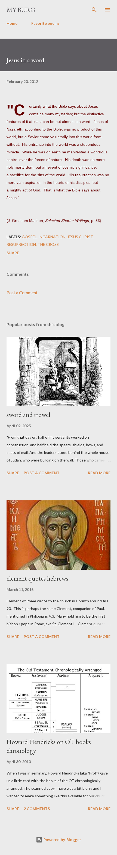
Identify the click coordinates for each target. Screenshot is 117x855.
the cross (48, 244)
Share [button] (13, 252)
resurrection (21, 244)
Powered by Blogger (61, 839)
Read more (99, 472)
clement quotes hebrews (37, 578)
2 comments (37, 808)
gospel (29, 236)
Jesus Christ (80, 236)
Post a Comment (22, 292)
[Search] (94, 10)
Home (12, 23)
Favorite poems (45, 23)
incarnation (52, 236)
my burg (21, 9)
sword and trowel (28, 414)
